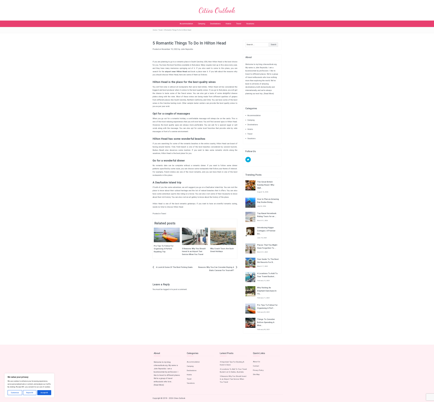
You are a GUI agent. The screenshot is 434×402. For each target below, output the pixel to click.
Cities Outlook (217, 10)
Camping (201, 24)
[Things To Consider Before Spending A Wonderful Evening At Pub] (250, 323)
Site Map (256, 374)
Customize (15, 393)
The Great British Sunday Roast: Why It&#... (265, 185)
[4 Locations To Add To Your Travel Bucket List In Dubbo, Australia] (250, 277)
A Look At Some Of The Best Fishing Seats (174, 267)
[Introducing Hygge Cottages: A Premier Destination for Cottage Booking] (250, 231)
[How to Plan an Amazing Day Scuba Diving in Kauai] (250, 202)
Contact (256, 366)
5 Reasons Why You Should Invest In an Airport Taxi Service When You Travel (193, 251)
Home (155, 30)
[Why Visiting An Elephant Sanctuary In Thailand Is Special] (250, 291)
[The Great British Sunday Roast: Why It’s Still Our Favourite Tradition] (250, 185)
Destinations (215, 24)
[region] (29, 385)
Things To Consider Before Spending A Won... (266, 322)
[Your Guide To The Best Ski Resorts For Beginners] (250, 263)
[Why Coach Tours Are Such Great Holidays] (223, 236)
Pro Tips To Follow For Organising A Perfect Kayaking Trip (163, 249)
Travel (238, 24)
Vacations (250, 24)
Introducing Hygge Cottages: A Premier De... (266, 230)
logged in (167, 289)
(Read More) (269, 93)
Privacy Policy (258, 370)
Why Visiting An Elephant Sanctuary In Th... (266, 290)
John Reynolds (187, 49)
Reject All (29, 393)
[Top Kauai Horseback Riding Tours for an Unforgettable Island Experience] (250, 217)
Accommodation (186, 24)
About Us (256, 362)
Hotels (228, 24)
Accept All (44, 393)
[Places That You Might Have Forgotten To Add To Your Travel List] (250, 248)
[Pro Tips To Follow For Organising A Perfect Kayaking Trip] (167, 235)
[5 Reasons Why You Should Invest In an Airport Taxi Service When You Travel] (195, 236)
